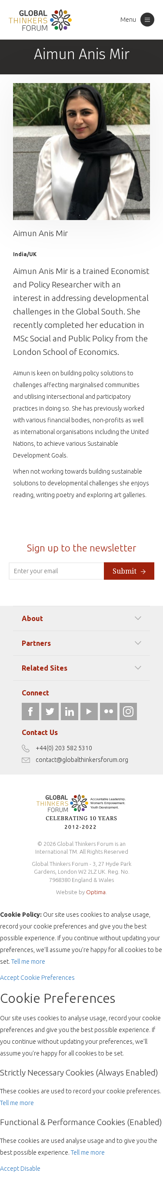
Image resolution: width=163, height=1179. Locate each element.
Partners (36, 643)
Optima (96, 892)
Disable (30, 1168)
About (32, 618)
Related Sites (44, 668)
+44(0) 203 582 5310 (64, 748)
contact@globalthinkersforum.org (82, 759)
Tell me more (28, 961)
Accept (9, 977)
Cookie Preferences (47, 977)
